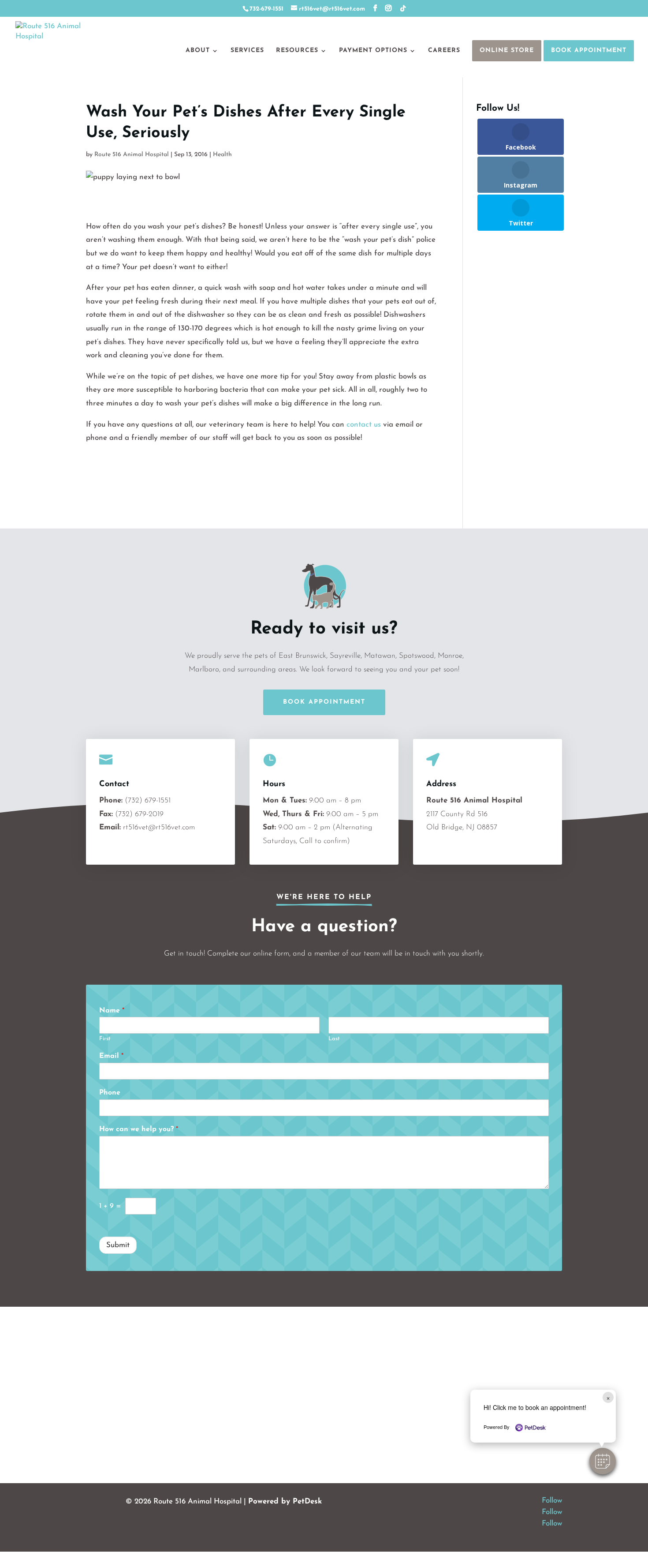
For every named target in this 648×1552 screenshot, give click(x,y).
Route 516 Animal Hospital (131, 154)
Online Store (507, 50)
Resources (297, 51)
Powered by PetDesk (285, 1501)
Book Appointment (588, 50)
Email (111, 1056)
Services (247, 51)
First (105, 1039)
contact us (363, 424)
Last (334, 1039)
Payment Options (373, 51)
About (198, 51)
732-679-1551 (266, 9)
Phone (109, 1092)
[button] (602, 1461)
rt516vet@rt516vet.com (159, 827)
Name (111, 1010)
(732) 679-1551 (148, 800)
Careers (444, 51)
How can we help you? (138, 1129)
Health (222, 154)
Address (441, 784)
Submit (118, 1245)
